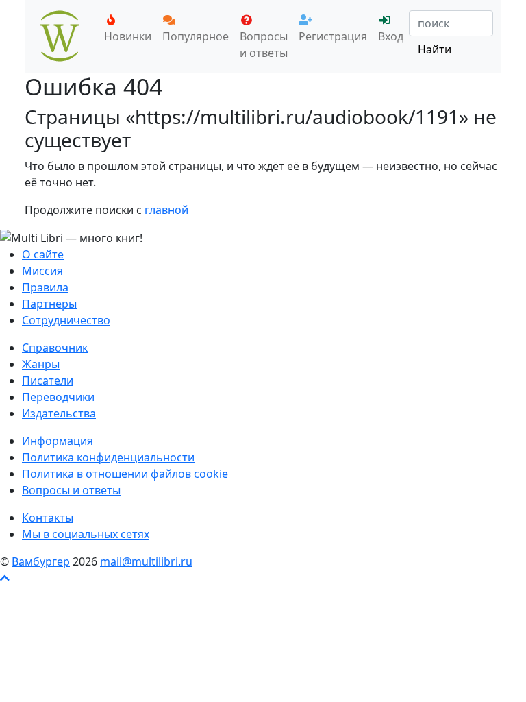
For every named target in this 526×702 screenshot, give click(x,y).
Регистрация (333, 36)
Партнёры (49, 303)
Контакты (47, 517)
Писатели (47, 380)
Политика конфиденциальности (108, 457)
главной (166, 209)
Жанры (41, 364)
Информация (57, 440)
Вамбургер (41, 561)
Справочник (55, 347)
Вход (390, 36)
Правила (45, 287)
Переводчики (58, 396)
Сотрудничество (66, 320)
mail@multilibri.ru (146, 561)
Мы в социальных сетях (85, 534)
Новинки (127, 36)
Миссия (42, 270)
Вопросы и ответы (264, 44)
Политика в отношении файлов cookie (125, 473)
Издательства (59, 413)
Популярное (195, 36)
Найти (434, 49)
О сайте (43, 254)
